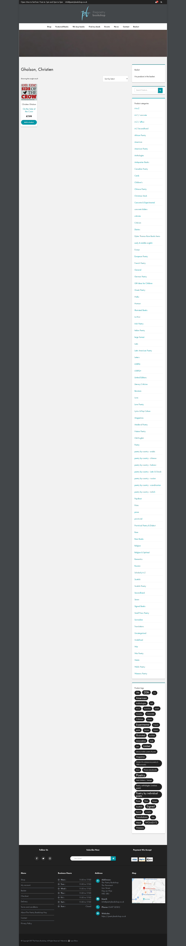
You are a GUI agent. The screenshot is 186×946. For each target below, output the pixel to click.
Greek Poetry (140, 290)
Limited (146, 746)
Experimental (142, 724)
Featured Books (62, 27)
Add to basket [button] (29, 122)
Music (138, 770)
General (138, 269)
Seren (137, 599)
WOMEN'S (151, 822)
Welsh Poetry (140, 666)
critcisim (138, 216)
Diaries (137, 229)
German (146, 730)
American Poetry (141, 148)
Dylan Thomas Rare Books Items (147, 236)
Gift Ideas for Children (144, 283)
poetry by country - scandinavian (148, 485)
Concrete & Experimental (145, 202)
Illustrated (140, 735)
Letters (137, 357)
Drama (149, 719)
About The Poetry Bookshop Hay (34, 912)
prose (137, 512)
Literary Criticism (141, 384)
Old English (139, 438)
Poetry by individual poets (147, 794)
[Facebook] (36, 858)
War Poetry (139, 653)
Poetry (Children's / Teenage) (144, 780)
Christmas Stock (141, 195)
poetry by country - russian (145, 478)
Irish (151, 740)
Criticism (138, 222)
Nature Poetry (140, 431)
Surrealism (139, 619)
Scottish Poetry (140, 586)
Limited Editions (141, 377)
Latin (136, 343)
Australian (147, 708)
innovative (141, 740)
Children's (139, 182)
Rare (136, 532)
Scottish (138, 579)
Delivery (24, 901)
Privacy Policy (26, 923)
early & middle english (143, 243)
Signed (151, 806)
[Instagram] (50, 858)
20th (146, 692)
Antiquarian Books (142, 162)
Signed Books (140, 606)
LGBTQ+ (138, 370)
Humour (138, 303)
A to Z (137, 108)
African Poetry (140, 135)
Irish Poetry (139, 323)
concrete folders (141, 209)
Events (107, 27)
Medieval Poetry (141, 424)
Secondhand (140, 592)
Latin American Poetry (143, 350)
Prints (137, 505)
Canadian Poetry (141, 169)
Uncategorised (140, 633)
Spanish (138, 812)
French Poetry (140, 263)
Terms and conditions (29, 907)
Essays (137, 249)
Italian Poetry (140, 330)
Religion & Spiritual (142, 552)
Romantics (139, 559)
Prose (138, 801)
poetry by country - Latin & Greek (148, 471)
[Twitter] (43, 858)
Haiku (137, 296)
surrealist (148, 812)
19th (137, 692)
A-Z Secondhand (141, 128)
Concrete (150, 713)
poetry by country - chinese (145, 458)
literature (138, 391)
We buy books (79, 27)
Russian (137, 566)
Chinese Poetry (141, 189)
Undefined (139, 640)
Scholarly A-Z (140, 572)
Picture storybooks (150, 770)
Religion (138, 545)
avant (157, 708)
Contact (126, 27)
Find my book (94, 27)
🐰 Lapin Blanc (73, 941)
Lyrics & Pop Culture (142, 411)
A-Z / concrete (141, 115)
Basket (136, 27)
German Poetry (141, 276)
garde (138, 730)
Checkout (24, 896)
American (138, 142)
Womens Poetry (141, 673)
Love (136, 397)
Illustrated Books (141, 310)
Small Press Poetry (142, 613)
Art (151, 703)
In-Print (137, 317)
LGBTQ (137, 364)
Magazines (139, 418)
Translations (139, 626)
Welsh (137, 660)
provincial (138, 518)
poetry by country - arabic (145, 451)
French (155, 725)
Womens (140, 827)
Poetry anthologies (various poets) (146, 786)
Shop (49, 27)
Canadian (139, 714)
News (116, 27)
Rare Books (139, 539)
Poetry (137, 444)
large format (139, 337)
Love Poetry (139, 404)
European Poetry (141, 256)
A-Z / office (139, 121)
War (136, 646)
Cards (137, 175)
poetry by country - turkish (145, 492)
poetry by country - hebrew (145, 465)
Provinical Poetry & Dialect (145, 525)
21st (154, 693)
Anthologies (139, 155)
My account (25, 885)
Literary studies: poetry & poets (146, 752)
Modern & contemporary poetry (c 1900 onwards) (147, 763)
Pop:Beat (138, 498)
